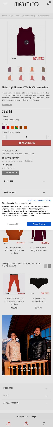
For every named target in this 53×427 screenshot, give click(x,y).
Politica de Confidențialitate (39, 200)
